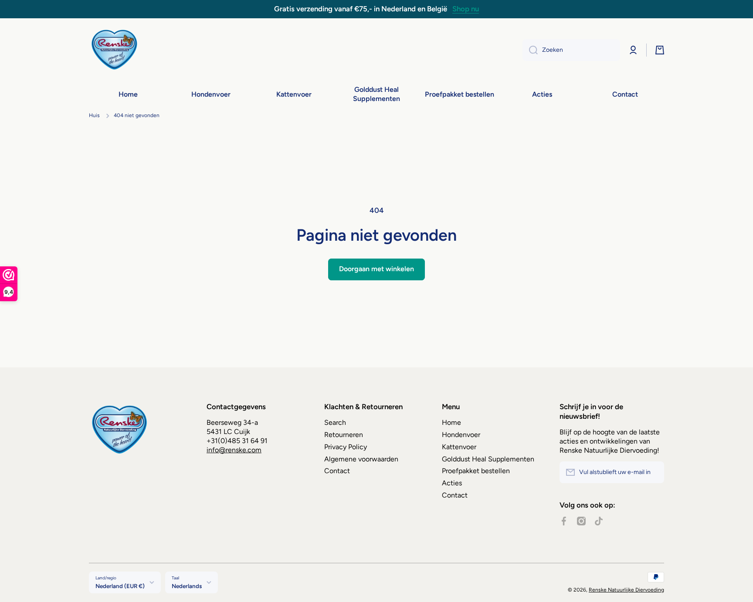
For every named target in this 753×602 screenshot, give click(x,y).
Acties (452, 483)
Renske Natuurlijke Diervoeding (626, 590)
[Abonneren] (653, 472)
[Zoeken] (530, 50)
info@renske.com (234, 450)
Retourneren (343, 434)
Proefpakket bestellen (476, 471)
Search (335, 422)
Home (451, 422)
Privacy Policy (345, 447)
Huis (94, 115)
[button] (659, 50)
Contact (337, 471)
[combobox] (571, 50)
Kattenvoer (459, 447)
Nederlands (187, 585)
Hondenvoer (461, 434)
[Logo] (115, 50)
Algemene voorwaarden (361, 459)
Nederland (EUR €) (120, 585)
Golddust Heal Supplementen (488, 459)
